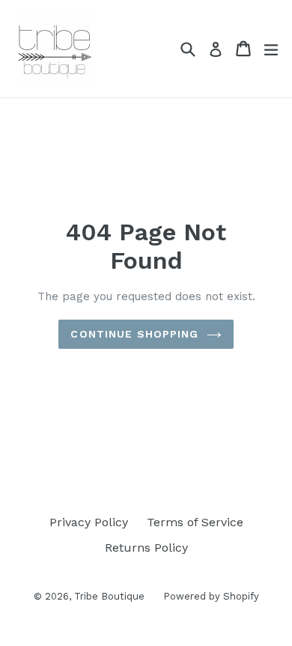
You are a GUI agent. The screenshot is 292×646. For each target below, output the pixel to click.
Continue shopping (134, 334)
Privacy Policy (88, 522)
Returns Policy (146, 547)
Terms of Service (195, 522)
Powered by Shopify (211, 596)
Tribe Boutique (109, 596)
